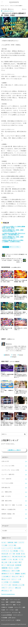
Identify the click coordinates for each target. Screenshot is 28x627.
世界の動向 (6, 487)
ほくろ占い (4, 542)
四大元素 (18, 553)
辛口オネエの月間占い (15, 246)
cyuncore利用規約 (7, 615)
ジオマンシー (14, 579)
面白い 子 (22, 576)
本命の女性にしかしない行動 (18, 585)
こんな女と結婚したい (6, 576)
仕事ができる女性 (10, 565)
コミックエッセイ (8, 465)
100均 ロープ (4, 587)
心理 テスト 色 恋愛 (15, 570)
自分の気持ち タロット (6, 556)
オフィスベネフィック (8, 620)
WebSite (8, 355)
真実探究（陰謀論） (8, 513)
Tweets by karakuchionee (8, 594)
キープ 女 (21, 559)
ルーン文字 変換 (5, 582)
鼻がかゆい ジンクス (6, 579)
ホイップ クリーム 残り (6, 585)
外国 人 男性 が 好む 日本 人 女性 (18, 556)
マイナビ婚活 (4, 545)
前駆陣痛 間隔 (4, 567)
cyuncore (14, 1)
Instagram (14, 356)
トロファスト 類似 (12, 545)
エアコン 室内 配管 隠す (14, 582)
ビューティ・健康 (8, 474)
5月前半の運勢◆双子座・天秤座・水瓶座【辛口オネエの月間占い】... (12, 237)
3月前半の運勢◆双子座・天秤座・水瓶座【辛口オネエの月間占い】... (12, 230)
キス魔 (9, 562)
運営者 (18, 620)
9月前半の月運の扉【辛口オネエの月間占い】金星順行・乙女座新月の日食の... (12, 241)
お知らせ (5, 461)
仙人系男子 (4, 559)
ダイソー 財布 (12, 553)
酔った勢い (15, 559)
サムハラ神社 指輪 (14, 550)
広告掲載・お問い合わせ (8, 617)
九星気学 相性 (10, 542)
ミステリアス (21, 542)
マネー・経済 (6, 478)
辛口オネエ (6, 246)
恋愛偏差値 (17, 573)
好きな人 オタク (15, 576)
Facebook (21, 355)
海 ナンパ (4, 565)
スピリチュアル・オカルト (10, 470)
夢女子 (20, 562)
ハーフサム (21, 550)
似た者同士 (23, 573)
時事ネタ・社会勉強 (8, 509)
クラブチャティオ (5, 550)
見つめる (23, 553)
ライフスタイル (7, 483)
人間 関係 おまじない (6, 570)
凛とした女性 (4, 562)
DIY (11, 590)
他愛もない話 (18, 587)
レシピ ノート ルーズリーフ (7, 548)
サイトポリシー (18, 615)
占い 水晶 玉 (14, 562)
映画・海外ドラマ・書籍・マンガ (12, 505)
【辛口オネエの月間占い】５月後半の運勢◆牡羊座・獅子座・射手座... (13, 227)
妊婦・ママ (6, 496)
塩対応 (15, 542)
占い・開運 (7, 492)
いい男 (19, 579)
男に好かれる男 (5, 553)
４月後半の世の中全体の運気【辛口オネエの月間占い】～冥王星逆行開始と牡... (13, 234)
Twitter (14, 355)
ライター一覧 (16, 612)
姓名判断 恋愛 (18, 565)
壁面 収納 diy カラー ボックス (8, 573)
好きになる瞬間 (17, 548)
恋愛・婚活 (7, 500)
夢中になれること (5, 590)
